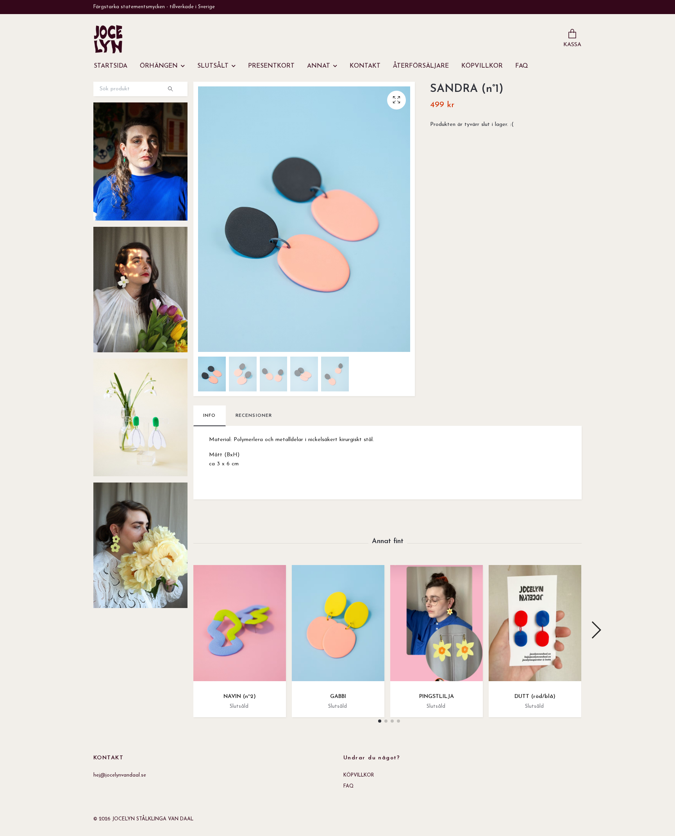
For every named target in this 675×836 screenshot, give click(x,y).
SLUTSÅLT (213, 66)
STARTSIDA (110, 66)
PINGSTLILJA (436, 697)
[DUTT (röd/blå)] (535, 626)
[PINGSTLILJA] (436, 626)
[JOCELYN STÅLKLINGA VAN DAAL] (108, 39)
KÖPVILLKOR (482, 66)
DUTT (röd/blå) (534, 697)
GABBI (338, 697)
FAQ (521, 66)
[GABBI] (338, 626)
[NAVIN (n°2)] (239, 626)
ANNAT (318, 66)
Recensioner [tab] (254, 415)
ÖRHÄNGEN (159, 66)
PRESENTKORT (271, 66)
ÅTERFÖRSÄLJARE (421, 66)
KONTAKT (365, 66)
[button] (379, 721)
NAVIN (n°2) (239, 697)
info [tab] (209, 415)
